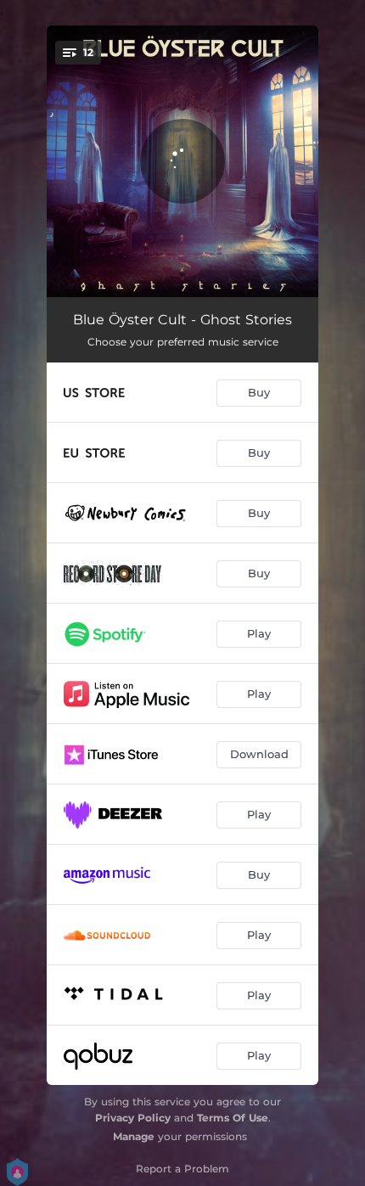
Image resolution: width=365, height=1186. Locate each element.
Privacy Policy (133, 1117)
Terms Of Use (232, 1117)
